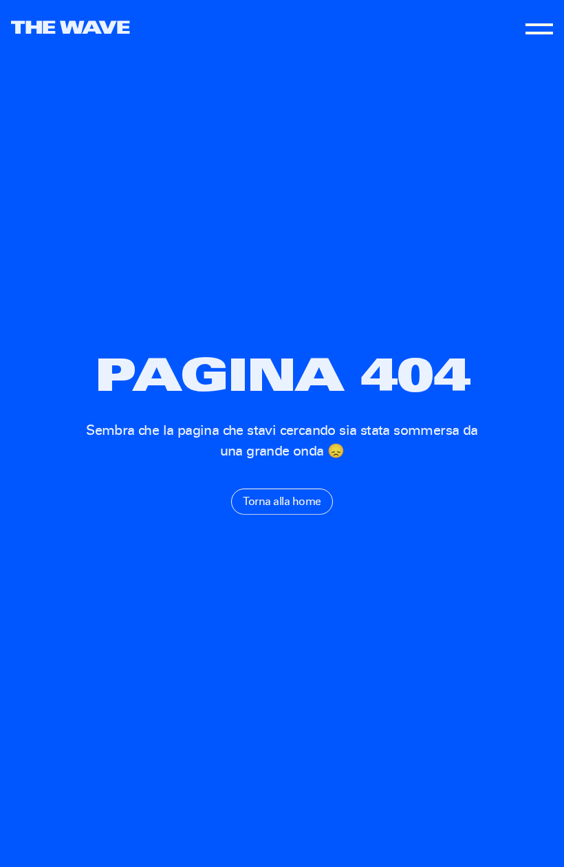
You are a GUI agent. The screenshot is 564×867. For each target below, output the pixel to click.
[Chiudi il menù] (539, 27)
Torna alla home (282, 501)
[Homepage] (70, 27)
